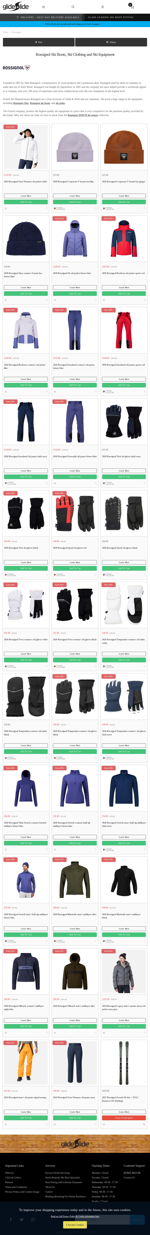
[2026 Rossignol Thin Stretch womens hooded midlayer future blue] (26, 788)
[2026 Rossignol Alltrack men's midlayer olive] (75, 971)
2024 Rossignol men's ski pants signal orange (25, 1097)
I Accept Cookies (75, 1224)
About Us (50, 1187)
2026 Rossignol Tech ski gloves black (21, 548)
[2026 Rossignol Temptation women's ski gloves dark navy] (124, 696)
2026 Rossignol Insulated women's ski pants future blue (74, 367)
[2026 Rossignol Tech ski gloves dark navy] (124, 422)
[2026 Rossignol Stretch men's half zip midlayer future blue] (26, 879)
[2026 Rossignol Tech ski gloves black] (26, 513)
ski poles (60, 103)
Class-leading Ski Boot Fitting (111, 17)
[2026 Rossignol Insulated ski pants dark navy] (26, 422)
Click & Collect (13, 1177)
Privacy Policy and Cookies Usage (22, 1191)
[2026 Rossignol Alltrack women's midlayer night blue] (26, 971)
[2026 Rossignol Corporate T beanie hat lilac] (75, 147)
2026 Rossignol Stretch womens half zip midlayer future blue (71, 825)
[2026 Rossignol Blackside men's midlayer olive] (75, 879)
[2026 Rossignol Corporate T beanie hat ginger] (124, 147)
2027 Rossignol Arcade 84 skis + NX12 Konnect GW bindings (120, 1099)
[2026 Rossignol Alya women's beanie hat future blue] (26, 238)
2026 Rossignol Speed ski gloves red (70, 548)
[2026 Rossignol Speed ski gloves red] (75, 513)
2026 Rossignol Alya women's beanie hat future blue (23, 275)
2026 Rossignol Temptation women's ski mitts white (123, 641)
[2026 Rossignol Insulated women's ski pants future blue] (75, 330)
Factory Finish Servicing (57, 1172)
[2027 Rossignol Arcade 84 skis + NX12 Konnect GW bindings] (124, 1063)
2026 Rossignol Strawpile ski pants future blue (75, 456)
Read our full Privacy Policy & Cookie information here (75, 1216)
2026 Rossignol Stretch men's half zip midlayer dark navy (124, 825)
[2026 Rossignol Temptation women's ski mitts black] (26, 696)
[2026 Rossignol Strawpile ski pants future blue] (75, 422)
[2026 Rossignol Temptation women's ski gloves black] (75, 696)
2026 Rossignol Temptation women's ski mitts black (25, 733)
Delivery (9, 1172)
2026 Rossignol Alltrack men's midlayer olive (74, 1006)
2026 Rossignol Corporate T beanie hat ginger (123, 181)
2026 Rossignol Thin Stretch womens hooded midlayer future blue (25, 825)
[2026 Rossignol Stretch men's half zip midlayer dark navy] (124, 788)
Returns (9, 1182)
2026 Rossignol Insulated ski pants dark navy (25, 456)
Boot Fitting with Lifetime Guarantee (63, 1182)
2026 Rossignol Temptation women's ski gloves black (75, 733)
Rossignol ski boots (40, 103)
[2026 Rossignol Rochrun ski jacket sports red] (124, 238)
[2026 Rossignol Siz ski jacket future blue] (75, 238)
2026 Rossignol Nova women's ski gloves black (75, 639)
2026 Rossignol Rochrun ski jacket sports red (123, 273)
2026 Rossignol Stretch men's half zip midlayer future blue (26, 916)
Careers (49, 1191)
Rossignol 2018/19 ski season (83, 115)
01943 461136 (132, 1172)
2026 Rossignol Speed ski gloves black (120, 548)
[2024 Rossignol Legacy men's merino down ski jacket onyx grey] (124, 971)
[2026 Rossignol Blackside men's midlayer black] (124, 879)
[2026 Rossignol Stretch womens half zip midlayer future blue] (75, 788)
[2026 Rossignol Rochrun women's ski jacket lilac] (26, 330)
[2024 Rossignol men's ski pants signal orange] (26, 1063)
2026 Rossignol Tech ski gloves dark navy (121, 456)
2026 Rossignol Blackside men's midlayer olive (74, 914)
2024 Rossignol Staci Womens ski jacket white (25, 181)
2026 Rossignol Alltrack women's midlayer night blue (24, 1008)
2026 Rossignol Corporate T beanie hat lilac (73, 181)
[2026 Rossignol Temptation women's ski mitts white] (124, 605)
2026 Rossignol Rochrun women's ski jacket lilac (24, 367)
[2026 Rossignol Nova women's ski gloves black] (75, 605)
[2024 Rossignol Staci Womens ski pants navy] (75, 1063)
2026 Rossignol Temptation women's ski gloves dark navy (124, 733)
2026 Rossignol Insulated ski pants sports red (123, 365)
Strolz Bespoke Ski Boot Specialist (62, 1177)
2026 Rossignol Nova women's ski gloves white (26, 639)
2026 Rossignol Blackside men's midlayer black (121, 916)
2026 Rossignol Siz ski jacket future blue (72, 273)
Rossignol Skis (21, 103)
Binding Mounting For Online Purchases (65, 1196)
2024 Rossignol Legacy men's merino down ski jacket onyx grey (124, 1008)
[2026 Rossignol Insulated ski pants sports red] (124, 330)
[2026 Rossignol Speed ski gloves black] (124, 513)
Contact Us (129, 1177)
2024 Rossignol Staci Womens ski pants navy (74, 1097)
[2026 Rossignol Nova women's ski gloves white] (26, 605)
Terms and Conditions (16, 1187)
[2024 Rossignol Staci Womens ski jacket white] (26, 147)
